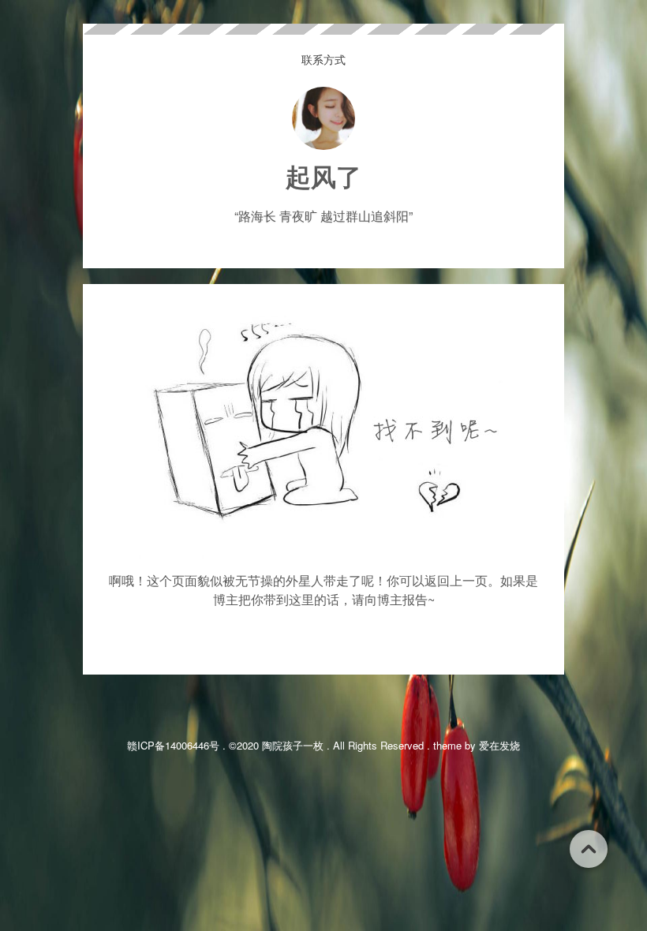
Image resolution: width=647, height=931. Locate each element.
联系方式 (323, 59)
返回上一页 (456, 580)
